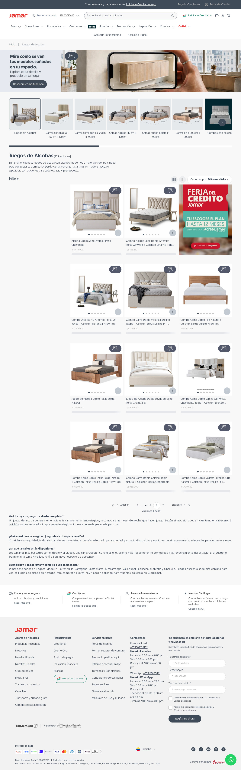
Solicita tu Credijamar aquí (141, 4)
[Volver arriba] (231, 747)
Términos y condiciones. (185, 710)
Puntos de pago (63, 657)
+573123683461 (151, 673)
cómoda (109, 520)
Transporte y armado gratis (31, 698)
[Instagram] (193, 749)
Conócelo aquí (196, 609)
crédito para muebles (117, 573)
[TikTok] (223, 749)
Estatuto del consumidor (106, 664)
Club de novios (24, 671)
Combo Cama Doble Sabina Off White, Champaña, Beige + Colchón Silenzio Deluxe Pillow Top (203, 403)
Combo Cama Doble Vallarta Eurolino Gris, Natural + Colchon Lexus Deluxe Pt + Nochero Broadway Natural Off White (205, 482)
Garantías (20, 691)
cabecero (222, 520)
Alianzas (58, 671)
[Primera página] (112, 505)
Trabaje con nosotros (27, 684)
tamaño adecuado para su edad (103, 540)
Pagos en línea (100, 684)
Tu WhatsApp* (176, 670)
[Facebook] (201, 749)
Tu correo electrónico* (180, 683)
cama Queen (89, 553)
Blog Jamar (21, 678)
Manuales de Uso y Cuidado (108, 698)
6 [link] (156, 505)
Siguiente (177, 505)
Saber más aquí (22, 603)
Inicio (12, 44)
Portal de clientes (102, 644)
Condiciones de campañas (107, 678)
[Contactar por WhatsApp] (230, 759)
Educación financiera (66, 664)
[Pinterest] (216, 749)
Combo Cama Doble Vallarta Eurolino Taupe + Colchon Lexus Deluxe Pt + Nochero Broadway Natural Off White (148, 324)
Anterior (124, 505)
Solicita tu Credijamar (200, 15)
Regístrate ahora (184, 718)
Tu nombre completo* (180, 657)
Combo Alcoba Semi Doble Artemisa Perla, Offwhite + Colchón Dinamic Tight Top (149, 245)
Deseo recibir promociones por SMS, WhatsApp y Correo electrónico (197, 699)
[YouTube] (208, 749)
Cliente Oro (60, 650)
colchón (14, 524)
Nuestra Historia (24, 657)
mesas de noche (131, 520)
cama (68, 520)
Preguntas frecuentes (27, 644)
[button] (229, 16)
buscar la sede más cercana (204, 569)
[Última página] (189, 505)
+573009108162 (139, 647)
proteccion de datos (202, 707)
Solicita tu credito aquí (84, 606)
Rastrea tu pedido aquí (105, 657)
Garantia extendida (103, 691)
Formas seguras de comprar (108, 650)
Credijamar (154, 573)
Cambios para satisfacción (30, 705)
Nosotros (20, 650)
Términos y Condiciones (106, 671)
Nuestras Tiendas (25, 664)
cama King (32, 557)
